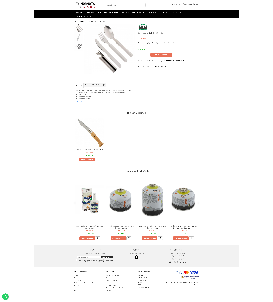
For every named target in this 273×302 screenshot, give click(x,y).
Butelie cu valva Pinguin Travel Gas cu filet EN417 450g (152, 227)
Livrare (108, 283)
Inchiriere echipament (81, 288)
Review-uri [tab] (100, 85)
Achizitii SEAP (78, 285)
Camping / (84, 21)
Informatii (111, 271)
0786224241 (179, 259)
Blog (75, 293)
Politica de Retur (111, 293)
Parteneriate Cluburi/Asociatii (83, 283)
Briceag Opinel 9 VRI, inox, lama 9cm (90, 150)
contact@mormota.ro (179, 262)
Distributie (77, 280)
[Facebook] (136, 257)
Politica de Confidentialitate (97, 262)
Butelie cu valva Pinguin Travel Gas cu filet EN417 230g (121, 227)
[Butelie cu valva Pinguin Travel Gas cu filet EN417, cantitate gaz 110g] (183, 199)
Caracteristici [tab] (89, 85)
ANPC (76, 290)
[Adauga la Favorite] (97, 159)
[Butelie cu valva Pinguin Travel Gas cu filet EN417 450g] (152, 200)
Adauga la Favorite (146, 66)
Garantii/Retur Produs (113, 280)
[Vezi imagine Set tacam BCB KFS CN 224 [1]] (78, 37)
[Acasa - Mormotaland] (84, 5)
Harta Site (109, 290)
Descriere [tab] (79, 85)
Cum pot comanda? (112, 278)
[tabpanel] (109, 49)
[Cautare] (144, 5)
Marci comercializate (112, 275)
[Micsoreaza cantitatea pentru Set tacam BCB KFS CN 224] (139, 55)
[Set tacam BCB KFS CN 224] (109, 49)
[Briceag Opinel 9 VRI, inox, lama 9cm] (89, 132)
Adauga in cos (161, 55)
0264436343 (179, 256)
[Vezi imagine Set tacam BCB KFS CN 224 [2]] (78, 46)
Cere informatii (162, 66)
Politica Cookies (111, 285)
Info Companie (80, 271)
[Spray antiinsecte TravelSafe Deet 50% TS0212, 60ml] (89, 199)
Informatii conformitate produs (86, 102)
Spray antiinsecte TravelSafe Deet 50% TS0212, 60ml (89, 227)
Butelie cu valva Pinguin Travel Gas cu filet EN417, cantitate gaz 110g (183, 227)
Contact (76, 275)
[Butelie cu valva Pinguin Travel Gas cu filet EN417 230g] (121, 200)
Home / (77, 21)
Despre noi (77, 278)
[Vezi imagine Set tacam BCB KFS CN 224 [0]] (78, 28)
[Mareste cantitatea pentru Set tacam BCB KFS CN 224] (146, 55)
